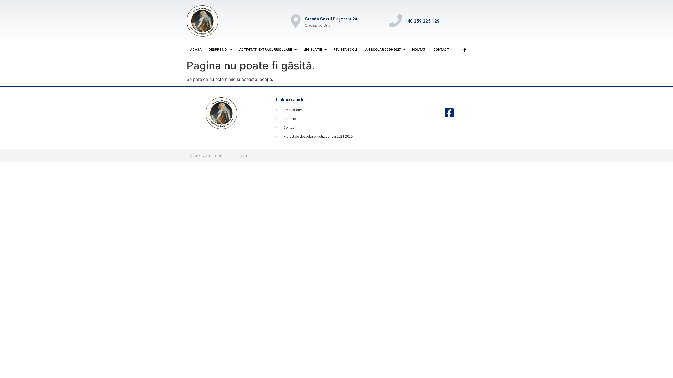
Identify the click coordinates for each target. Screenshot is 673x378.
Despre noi (218, 49)
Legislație (312, 49)
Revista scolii (345, 49)
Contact (441, 49)
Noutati (419, 49)
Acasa (196, 49)
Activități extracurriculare (265, 49)
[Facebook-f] (464, 50)
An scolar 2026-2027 (383, 49)
